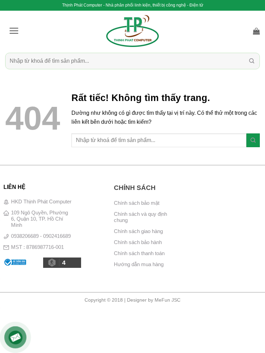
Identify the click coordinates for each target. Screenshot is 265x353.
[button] (14, 30)
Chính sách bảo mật (136, 203)
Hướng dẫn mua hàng (139, 264)
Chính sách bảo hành (138, 242)
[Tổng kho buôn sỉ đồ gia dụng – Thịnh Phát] (132, 31)
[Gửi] (251, 61)
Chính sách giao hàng (138, 231)
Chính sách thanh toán (139, 253)
